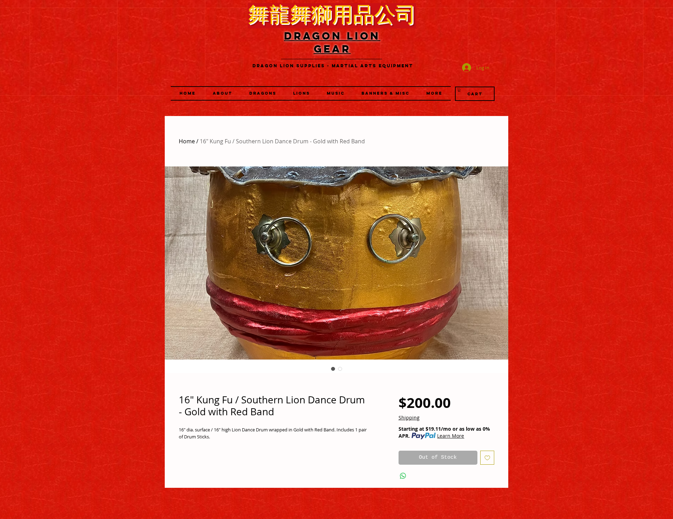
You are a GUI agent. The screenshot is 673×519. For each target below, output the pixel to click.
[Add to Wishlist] (487, 458)
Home (187, 141)
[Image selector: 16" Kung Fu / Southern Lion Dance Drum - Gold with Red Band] (332, 368)
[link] (459, 90)
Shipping (409, 417)
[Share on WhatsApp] (403, 476)
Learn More (450, 435)
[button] (301, 93)
